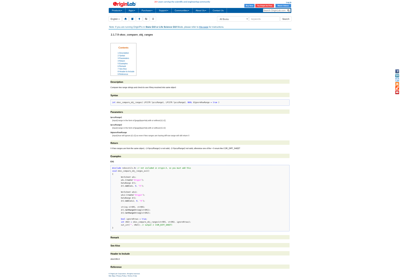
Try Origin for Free (264, 6)
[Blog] (397, 80)
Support (163, 10)
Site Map (112, 276)
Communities (181, 10)
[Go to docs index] (125, 19)
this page (203, 26)
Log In (288, 2)
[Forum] (397, 84)
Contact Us (218, 10)
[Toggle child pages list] (153, 19)
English (114, 18)
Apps (131, 10)
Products (116, 10)
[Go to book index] (132, 19)
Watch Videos (283, 6)
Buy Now (249, 6)
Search (285, 18)
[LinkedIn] (397, 75)
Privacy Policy (121, 276)
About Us (200, 10)
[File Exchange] (397, 88)
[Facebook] (397, 71)
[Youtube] (397, 92)
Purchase (146, 10)
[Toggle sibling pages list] (146, 19)
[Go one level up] (139, 19)
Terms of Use (132, 276)
